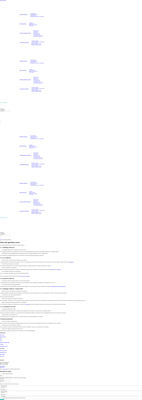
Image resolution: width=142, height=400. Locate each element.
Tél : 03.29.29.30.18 (3, 102)
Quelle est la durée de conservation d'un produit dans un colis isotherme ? (14, 291)
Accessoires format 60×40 (38, 36)
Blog (1, 338)
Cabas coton (31, 25)
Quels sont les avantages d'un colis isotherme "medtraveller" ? (12, 298)
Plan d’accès (2, 367)
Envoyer (2, 399)
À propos (1, 344)
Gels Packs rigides (35, 42)
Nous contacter (2, 366)
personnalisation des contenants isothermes (57, 286)
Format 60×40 (35, 31)
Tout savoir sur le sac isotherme (24, 276)
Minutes (2, 389)
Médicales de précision (33, 24)
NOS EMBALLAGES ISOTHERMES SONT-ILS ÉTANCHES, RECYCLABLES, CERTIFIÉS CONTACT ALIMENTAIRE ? (25, 253)
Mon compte (2, 354)
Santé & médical (32, 23)
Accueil (1, 239)
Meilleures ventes (3, 352)
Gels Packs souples (35, 40)
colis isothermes (27, 304)
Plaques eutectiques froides (36, 43)
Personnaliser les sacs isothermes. (55, 269)
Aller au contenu (3, 0)
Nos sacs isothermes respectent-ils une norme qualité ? (11, 271)
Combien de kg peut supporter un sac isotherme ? (10, 263)
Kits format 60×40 (36, 34)
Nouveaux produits (3, 350)
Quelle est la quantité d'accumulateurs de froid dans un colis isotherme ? (14, 302)
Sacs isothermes (33, 13)
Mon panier (2, 356)
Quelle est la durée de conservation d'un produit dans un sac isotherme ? (14, 260)
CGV (1, 340)
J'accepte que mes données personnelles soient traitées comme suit (13, 397)
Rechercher (2, 232)
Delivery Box (35, 32)
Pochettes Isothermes (33, 14)
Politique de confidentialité (4, 342)
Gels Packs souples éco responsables (38, 41)
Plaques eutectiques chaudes (36, 44)
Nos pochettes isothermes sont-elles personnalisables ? (11, 284)
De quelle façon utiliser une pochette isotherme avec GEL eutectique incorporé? (16, 280)
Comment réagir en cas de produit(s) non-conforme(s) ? (11, 325)
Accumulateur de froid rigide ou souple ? (9, 308)
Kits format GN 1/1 (36, 33)
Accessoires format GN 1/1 (38, 35)
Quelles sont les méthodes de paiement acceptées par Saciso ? (12, 328)
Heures (2, 387)
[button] (71, 249)
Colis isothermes (33, 15)
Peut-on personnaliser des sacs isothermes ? (9, 267)
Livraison (31, 22)
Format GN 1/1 (36, 30)
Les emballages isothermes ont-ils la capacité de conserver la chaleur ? (14, 249)
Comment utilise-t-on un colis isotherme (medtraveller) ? (11, 294)
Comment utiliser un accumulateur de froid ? (9, 314)
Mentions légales (3, 336)
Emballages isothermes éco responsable (37, 16)
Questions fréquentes (3, 346)
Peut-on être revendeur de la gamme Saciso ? (9, 321)
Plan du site (2, 334)
